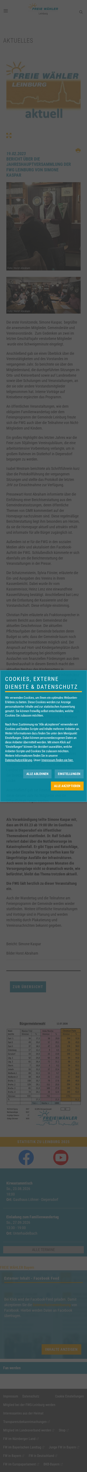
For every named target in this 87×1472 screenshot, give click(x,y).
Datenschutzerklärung (18, 760)
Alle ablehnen (37, 774)
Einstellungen (69, 774)
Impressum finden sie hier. (57, 760)
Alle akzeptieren (67, 786)
